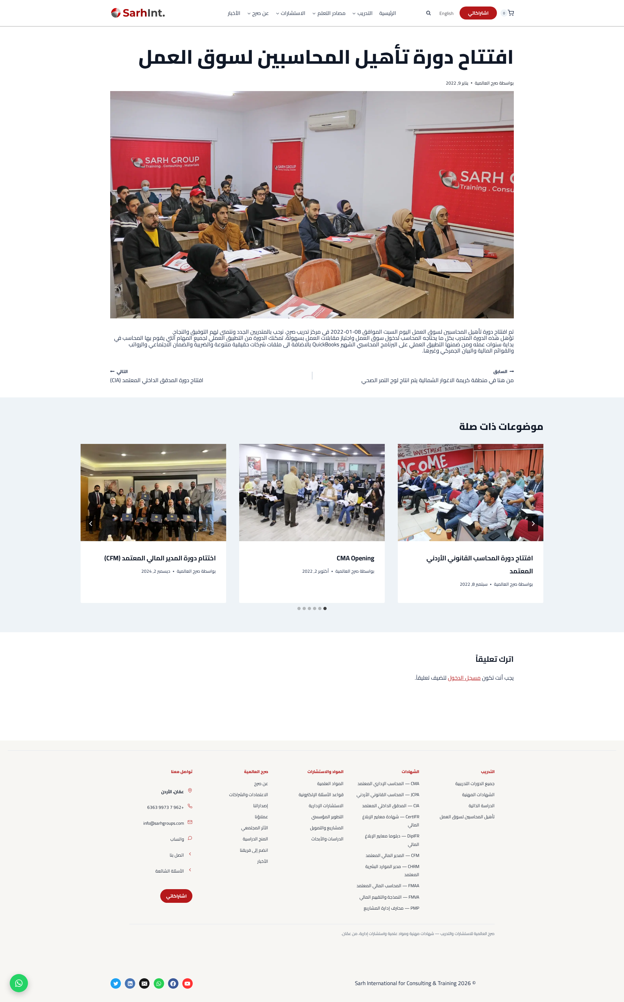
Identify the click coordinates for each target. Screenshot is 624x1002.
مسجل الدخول (464, 678)
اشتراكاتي (176, 896)
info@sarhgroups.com (163, 823)
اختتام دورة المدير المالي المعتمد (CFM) (160, 558)
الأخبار (234, 13)
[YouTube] (187, 983)
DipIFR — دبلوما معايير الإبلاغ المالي (392, 840)
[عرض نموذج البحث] (429, 13)
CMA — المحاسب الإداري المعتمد (388, 783)
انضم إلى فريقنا (254, 850)
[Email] (144, 983)
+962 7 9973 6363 (165, 807)
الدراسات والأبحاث (327, 839)
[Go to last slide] (533, 523)
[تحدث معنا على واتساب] (19, 983)
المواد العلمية (330, 783)
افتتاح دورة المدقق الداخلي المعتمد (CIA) (156, 376)
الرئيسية (387, 13)
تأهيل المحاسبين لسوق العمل (467, 816)
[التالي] (91, 523)
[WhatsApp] (158, 983)
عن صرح (261, 783)
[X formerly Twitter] (115, 983)
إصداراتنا (260, 805)
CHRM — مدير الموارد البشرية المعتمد (392, 870)
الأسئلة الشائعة (169, 871)
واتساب (177, 839)
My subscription (478, 13)
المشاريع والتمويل (327, 827)
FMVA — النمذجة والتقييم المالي (389, 897)
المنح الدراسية (255, 839)
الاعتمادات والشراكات (248, 794)
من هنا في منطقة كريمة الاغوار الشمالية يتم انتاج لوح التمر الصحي (437, 376)
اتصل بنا (177, 855)
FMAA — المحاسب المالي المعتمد (388, 885)
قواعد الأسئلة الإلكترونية (321, 794)
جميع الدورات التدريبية (475, 783)
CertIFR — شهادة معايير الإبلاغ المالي (390, 820)
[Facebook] (173, 983)
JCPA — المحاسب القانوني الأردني (388, 794)
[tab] (325, 608)
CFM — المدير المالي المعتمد (392, 855)
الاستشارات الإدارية (326, 805)
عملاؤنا (261, 816)
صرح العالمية (486, 83)
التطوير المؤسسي (327, 816)
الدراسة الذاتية (482, 805)
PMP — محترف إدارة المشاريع (391, 908)
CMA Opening (355, 558)
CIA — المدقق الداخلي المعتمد (390, 805)
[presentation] (470, 492)
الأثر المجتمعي (254, 827)
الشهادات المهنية (478, 794)
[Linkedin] (130, 983)
